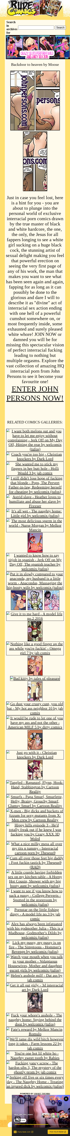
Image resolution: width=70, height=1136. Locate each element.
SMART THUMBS (42, 1094)
